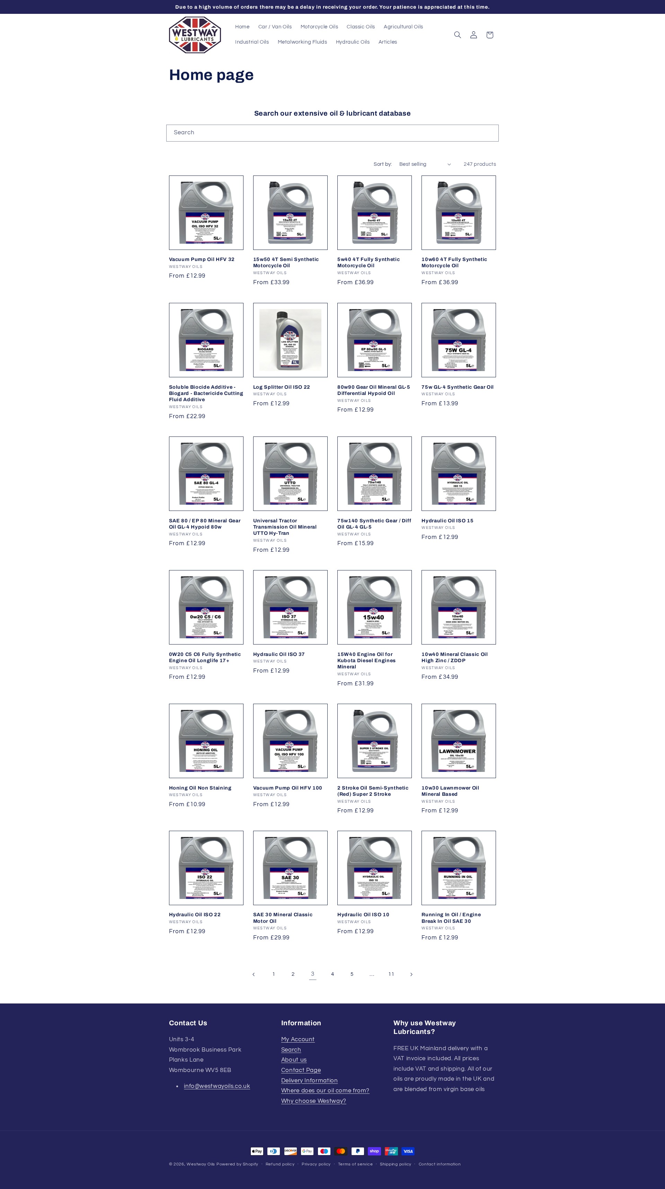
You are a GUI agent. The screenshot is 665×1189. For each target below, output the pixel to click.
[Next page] (411, 975)
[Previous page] (254, 975)
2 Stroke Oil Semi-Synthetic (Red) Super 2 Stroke (373, 790)
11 (391, 974)
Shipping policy (395, 1165)
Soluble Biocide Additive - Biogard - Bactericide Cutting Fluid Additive (206, 393)
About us (294, 1060)
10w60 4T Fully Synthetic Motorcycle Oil (454, 262)
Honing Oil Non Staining (200, 787)
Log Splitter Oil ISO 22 (281, 386)
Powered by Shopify (237, 1164)
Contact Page (301, 1070)
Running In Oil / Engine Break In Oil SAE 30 (451, 918)
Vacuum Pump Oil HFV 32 (202, 259)
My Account (298, 1040)
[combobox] (332, 133)
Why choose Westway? (313, 1101)
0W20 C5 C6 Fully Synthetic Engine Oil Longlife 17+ (205, 657)
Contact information (440, 1165)
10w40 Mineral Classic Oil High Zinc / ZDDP (455, 657)
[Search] (490, 133)
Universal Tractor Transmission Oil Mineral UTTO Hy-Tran (285, 526)
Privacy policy (316, 1165)
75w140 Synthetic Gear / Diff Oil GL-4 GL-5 (374, 523)
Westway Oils (201, 1164)
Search (291, 1050)
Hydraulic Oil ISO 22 (195, 915)
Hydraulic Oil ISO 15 (447, 520)
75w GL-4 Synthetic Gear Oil (458, 386)
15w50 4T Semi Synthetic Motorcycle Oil (286, 262)
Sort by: (383, 164)
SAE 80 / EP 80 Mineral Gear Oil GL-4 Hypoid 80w (205, 523)
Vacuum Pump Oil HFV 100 (287, 787)
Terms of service (355, 1165)
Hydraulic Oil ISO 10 (363, 915)
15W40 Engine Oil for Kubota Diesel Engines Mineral (366, 660)
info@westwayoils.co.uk (217, 1086)
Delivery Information (309, 1081)
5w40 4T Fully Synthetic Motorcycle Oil (368, 262)
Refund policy (280, 1165)
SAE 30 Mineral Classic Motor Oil (283, 918)
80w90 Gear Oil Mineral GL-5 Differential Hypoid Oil (373, 390)
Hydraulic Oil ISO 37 (279, 654)
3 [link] (312, 974)
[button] (458, 35)
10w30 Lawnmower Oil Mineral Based (450, 790)
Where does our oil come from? (325, 1091)
